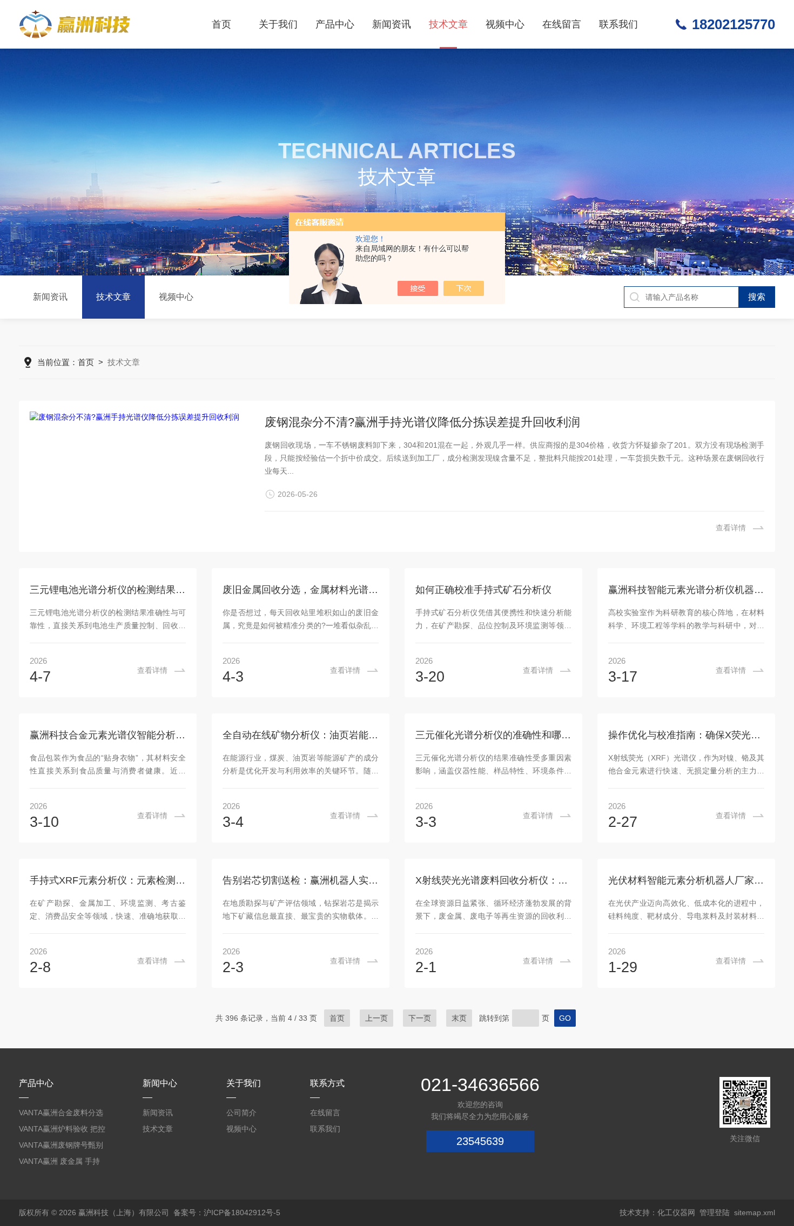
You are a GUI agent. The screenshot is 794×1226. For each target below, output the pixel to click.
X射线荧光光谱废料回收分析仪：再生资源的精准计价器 (493, 880)
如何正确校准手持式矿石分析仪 (483, 589)
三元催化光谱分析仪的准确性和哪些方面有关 (493, 735)
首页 (221, 24)
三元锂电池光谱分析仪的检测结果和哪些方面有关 (108, 589)
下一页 (419, 1018)
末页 (459, 1018)
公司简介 (241, 1112)
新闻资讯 (391, 24)
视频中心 (505, 24)
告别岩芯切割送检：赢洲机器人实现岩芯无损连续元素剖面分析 (301, 880)
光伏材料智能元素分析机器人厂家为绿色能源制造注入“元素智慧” (686, 880)
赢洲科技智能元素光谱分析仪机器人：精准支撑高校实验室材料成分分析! (686, 589)
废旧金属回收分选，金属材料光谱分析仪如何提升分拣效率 (301, 589)
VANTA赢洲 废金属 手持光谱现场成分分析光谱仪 (60, 1163)
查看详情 (731, 527)
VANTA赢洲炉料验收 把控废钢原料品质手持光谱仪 (62, 1130)
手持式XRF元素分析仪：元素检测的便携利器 (108, 880)
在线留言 (561, 24)
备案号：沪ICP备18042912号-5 (226, 1212)
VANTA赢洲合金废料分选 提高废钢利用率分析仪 (61, 1114)
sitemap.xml (754, 1212)
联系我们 (618, 24)
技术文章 (448, 24)
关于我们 (278, 24)
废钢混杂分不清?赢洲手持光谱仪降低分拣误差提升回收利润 (422, 422)
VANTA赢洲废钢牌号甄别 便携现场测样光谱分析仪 (61, 1147)
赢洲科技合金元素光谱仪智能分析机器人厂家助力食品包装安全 (108, 735)
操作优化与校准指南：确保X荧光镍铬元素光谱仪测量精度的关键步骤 (686, 735)
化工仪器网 (676, 1212)
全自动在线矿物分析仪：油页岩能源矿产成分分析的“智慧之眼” (301, 735)
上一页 (376, 1018)
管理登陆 (714, 1212)
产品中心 (334, 24)
